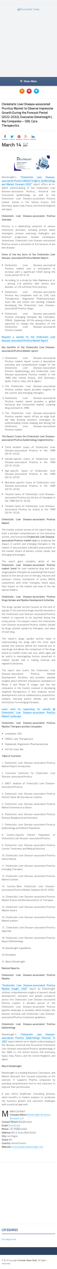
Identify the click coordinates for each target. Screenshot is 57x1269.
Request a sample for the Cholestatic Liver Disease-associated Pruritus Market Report (28, 338)
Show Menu (30, 81)
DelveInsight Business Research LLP (30, 1116)
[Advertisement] (28, 43)
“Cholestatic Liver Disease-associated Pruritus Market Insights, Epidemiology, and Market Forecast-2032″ (28, 180)
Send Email (14, 1125)
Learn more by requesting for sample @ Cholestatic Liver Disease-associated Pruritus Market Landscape (28, 712)
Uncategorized (9, 1239)
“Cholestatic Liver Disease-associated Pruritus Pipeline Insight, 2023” (28, 987)
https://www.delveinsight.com (27, 1147)
